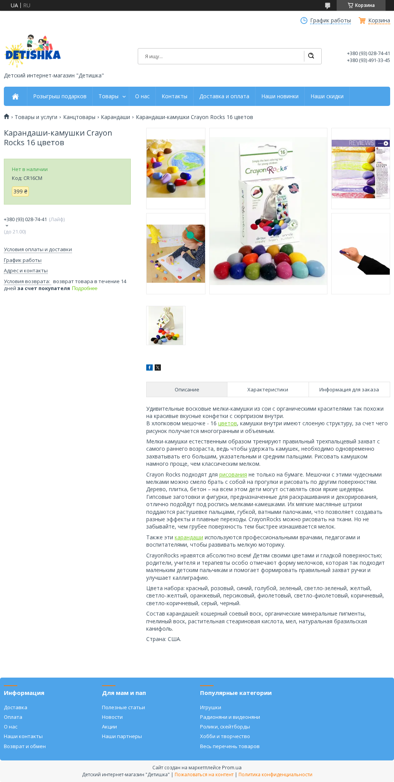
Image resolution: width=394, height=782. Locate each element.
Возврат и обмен (25, 746)
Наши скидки (327, 96)
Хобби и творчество (225, 736)
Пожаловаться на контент (204, 774)
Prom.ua (232, 767)
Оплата (13, 716)
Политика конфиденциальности (275, 774)
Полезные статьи (123, 707)
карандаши (189, 537)
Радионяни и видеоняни (230, 716)
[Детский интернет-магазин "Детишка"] (33, 51)
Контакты (174, 96)
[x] (158, 368)
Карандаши (115, 117)
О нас (142, 96)
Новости (112, 716)
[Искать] (311, 56)
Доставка (15, 707)
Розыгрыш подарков (60, 96)
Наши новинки (280, 96)
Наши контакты (23, 736)
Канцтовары (79, 117)
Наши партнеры (122, 736)
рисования (233, 474)
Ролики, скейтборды (225, 726)
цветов (227, 423)
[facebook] (149, 368)
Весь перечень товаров (230, 746)
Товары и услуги (36, 117)
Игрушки (210, 707)
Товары (108, 96)
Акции (109, 726)
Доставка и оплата (224, 96)
